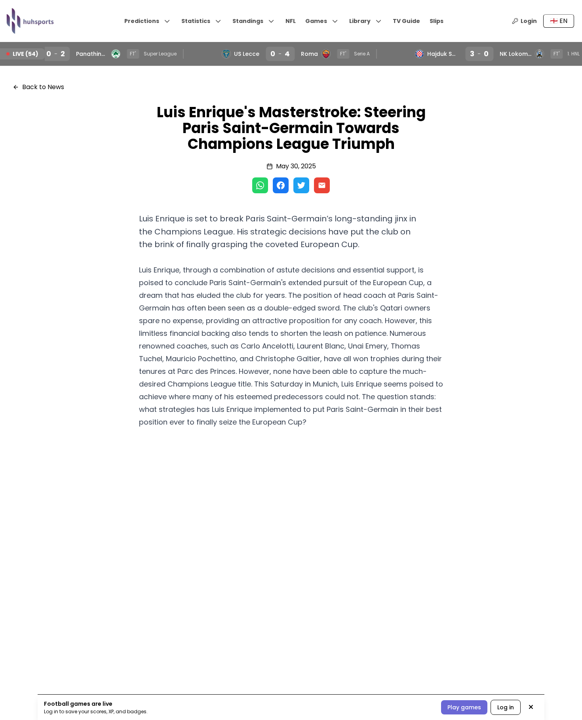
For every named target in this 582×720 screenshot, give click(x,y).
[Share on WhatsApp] (260, 185)
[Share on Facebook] (281, 185)
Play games (464, 707)
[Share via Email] (322, 185)
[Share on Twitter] (301, 185)
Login (529, 21)
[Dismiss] (531, 707)
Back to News (43, 86)
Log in (505, 707)
